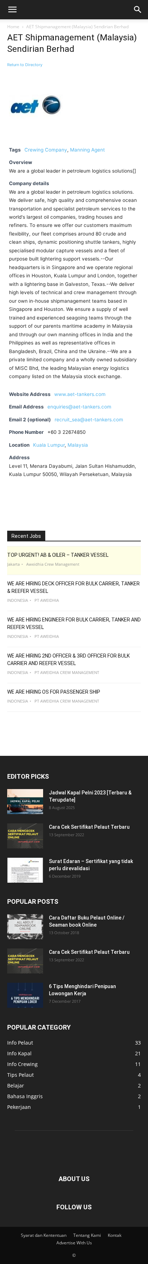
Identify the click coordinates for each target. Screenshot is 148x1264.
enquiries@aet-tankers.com (79, 407)
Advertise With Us (74, 1243)
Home (13, 27)
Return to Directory (24, 64)
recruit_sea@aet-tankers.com (89, 419)
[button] (12, 9)
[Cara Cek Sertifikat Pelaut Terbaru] (25, 835)
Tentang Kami (87, 1235)
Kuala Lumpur (49, 445)
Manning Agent (87, 150)
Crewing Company (45, 150)
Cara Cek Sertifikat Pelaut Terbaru (89, 827)
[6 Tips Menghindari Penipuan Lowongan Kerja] (25, 995)
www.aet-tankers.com (80, 394)
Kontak (114, 1235)
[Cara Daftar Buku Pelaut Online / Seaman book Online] (25, 926)
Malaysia (78, 445)
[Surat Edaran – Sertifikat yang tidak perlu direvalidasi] (25, 870)
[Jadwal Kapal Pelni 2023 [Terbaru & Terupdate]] (25, 801)
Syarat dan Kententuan (43, 1235)
